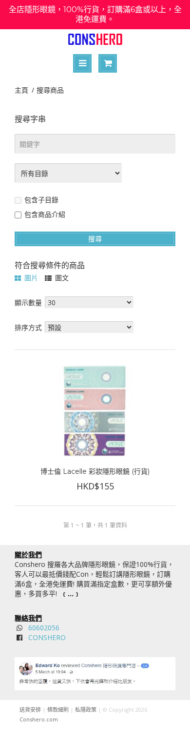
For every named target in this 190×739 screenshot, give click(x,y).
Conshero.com (38, 719)
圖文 (61, 277)
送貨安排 (30, 709)
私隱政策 (85, 709)
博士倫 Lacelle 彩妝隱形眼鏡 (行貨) (95, 471)
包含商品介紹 (44, 214)
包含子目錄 (41, 199)
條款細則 (58, 709)
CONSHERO (47, 637)
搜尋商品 (50, 90)
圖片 (30, 277)
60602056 (43, 627)
